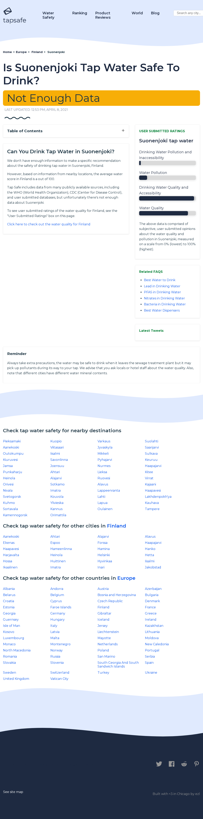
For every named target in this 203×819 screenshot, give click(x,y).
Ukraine (151, 672)
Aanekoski (11, 447)
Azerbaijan (153, 589)
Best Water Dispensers (162, 310)
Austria (103, 589)
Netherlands (108, 644)
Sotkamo (57, 484)
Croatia (8, 601)
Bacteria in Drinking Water (165, 304)
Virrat (149, 478)
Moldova (152, 638)
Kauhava (152, 503)
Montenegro (60, 644)
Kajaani (150, 484)
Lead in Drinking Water (162, 286)
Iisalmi (55, 453)
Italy (53, 626)
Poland (103, 650)
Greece (151, 613)
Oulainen (105, 509)
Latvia (54, 632)
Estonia (8, 607)
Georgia (9, 613)
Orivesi (8, 484)
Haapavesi (153, 490)
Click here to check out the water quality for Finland (48, 224)
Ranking (79, 13)
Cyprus (56, 601)
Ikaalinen (10, 567)
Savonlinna (59, 460)
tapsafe (14, 20)
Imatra (55, 490)
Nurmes (104, 466)
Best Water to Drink (159, 280)
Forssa (102, 543)
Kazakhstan (154, 626)
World (137, 13)
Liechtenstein (108, 632)
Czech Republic (110, 601)
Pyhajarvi (105, 460)
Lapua (102, 503)
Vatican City (59, 679)
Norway (56, 650)
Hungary (57, 619)
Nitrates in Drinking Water (164, 298)
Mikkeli (103, 453)
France (150, 607)
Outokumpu (13, 453)
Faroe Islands (60, 607)
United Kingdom (16, 679)
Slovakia (9, 663)
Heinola (9, 478)
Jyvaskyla (105, 447)
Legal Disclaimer (86, 764)
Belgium (57, 595)
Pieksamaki (12, 441)
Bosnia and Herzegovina (117, 595)
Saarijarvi (152, 447)
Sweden (9, 672)
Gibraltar (104, 613)
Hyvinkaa (105, 561)
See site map (13, 792)
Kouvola (56, 497)
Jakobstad (153, 567)
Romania (10, 656)
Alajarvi (56, 478)
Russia (55, 656)
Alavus (103, 484)
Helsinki (104, 555)
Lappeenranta (109, 490)
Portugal (152, 650)
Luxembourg (13, 638)
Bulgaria (151, 595)
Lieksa (102, 472)
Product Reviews (103, 15)
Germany (57, 613)
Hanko (150, 549)
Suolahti (151, 441)
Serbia (150, 656)
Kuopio (56, 441)
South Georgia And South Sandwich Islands (118, 664)
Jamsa (8, 466)
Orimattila (58, 515)
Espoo (55, 543)
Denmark (152, 601)
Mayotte (104, 638)
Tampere (152, 509)
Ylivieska (56, 503)
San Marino (106, 656)
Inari (101, 567)
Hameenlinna (61, 549)
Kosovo (8, 632)
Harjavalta (11, 555)
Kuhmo (9, 503)
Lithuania (152, 632)
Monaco (9, 644)
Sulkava (151, 453)
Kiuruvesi (10, 460)
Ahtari (55, 472)
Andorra (56, 589)
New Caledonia (157, 644)
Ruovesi (104, 478)
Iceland (103, 619)
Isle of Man (11, 626)
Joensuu (57, 466)
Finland (116, 526)
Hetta (149, 555)
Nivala (7, 490)
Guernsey (11, 619)
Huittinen (58, 561)
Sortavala (10, 509)
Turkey (103, 672)
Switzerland (59, 672)
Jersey (103, 626)
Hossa (7, 561)
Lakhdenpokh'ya (158, 497)
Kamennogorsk (15, 515)
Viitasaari (57, 447)
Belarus (9, 595)
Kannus (56, 509)
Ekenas (8, 543)
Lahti (101, 497)
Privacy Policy (47, 764)
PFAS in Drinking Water (162, 292)
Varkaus (104, 441)
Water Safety (48, 15)
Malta (54, 638)
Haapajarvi (153, 466)
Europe (126, 578)
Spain (149, 663)
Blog (155, 13)
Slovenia (57, 663)
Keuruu (151, 460)
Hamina (104, 549)
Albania (9, 589)
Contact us (14, 764)
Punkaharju (12, 472)
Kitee (149, 472)
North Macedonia (17, 650)
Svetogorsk (12, 497)
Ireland (150, 619)
